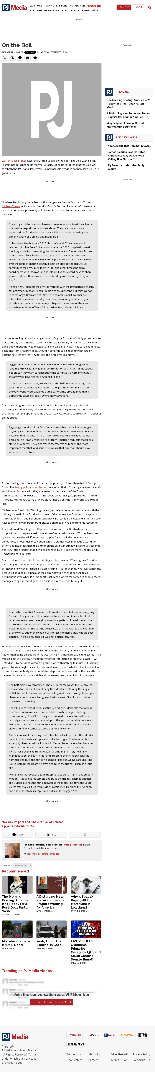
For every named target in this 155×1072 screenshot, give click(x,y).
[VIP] (95, 10)
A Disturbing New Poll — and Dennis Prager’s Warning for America (50, 902)
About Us (94, 1054)
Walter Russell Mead (14, 160)
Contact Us (73, 1054)
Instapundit (77, 5)
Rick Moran (8, 948)
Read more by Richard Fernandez (42, 853)
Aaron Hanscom (44, 911)
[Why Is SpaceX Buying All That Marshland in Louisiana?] (86, 884)
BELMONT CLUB (23, 865)
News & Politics (55, 10)
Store (63, 5)
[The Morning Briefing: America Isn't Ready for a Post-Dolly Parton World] (17, 884)
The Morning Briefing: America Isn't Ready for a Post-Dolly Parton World (15, 904)
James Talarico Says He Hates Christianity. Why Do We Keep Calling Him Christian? (126, 156)
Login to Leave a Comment (51, 1002)
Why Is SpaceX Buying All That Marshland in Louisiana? (82, 902)
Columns (36, 10)
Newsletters (74, 1060)
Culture (73, 10)
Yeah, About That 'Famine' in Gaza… (49, 943)
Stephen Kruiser (11, 915)
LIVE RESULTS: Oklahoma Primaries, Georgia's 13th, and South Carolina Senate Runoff (86, 950)
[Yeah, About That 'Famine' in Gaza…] (51, 929)
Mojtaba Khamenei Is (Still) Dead (16, 943)
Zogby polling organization (31, 487)
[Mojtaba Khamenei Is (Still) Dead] (17, 929)
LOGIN (139, 7)
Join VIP (124, 7)
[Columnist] (13, 850)
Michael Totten (11, 206)
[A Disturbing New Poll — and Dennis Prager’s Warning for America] (51, 884)
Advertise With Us (120, 1054)
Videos (85, 10)
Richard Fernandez (12, 52)
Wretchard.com (54, 848)
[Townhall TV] (95, 5)
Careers (93, 1060)
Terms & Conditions (120, 1060)
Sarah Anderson (79, 963)
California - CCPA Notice (143, 1060)
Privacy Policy (141, 1054)
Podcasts (51, 5)
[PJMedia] (14, 7)
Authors (36, 5)
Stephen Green (79, 911)
